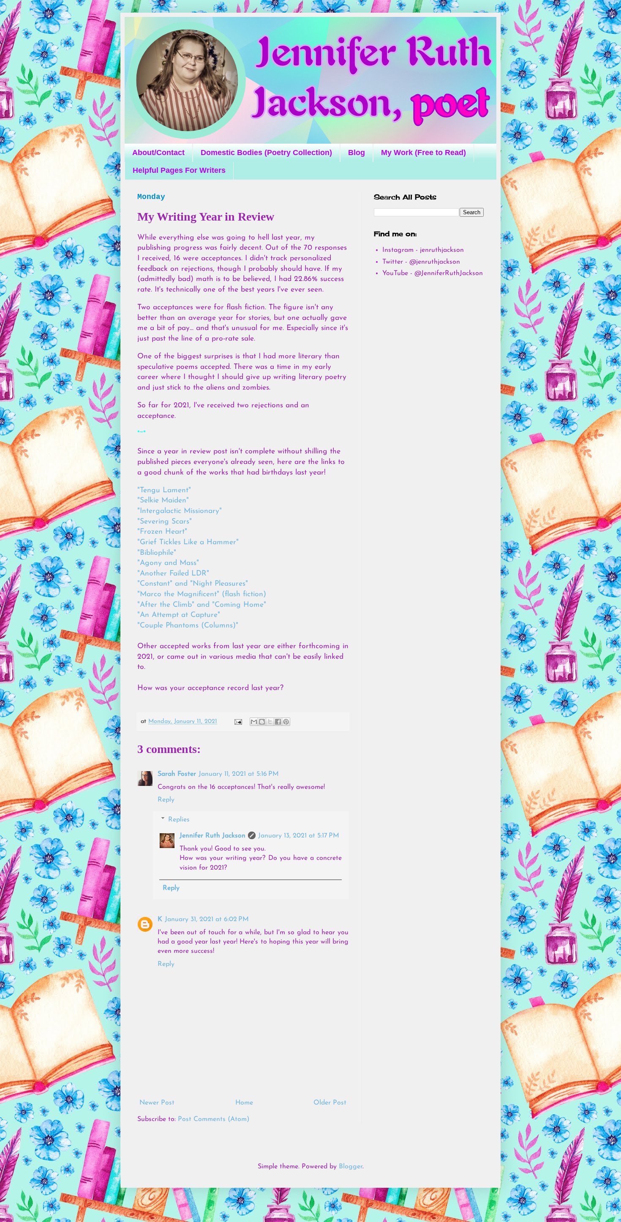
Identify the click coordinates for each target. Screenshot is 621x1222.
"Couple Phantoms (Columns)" (187, 625)
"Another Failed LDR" (173, 573)
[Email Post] (238, 721)
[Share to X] (270, 721)
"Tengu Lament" (164, 490)
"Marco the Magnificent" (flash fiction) (201, 594)
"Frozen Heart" (162, 531)
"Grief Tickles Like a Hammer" (189, 542)
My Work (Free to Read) (423, 152)
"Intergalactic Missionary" (179, 511)
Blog (356, 152)
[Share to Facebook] (278, 721)
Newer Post (156, 1102)
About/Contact (158, 152)
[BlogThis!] (262, 721)
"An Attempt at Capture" (178, 615)
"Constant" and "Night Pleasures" (192, 583)
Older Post (329, 1102)
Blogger (350, 1166)
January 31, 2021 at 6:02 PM (207, 919)
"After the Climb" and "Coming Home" (201, 604)
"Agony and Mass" (168, 563)
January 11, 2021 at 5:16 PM (239, 774)
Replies (179, 819)
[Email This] (254, 721)
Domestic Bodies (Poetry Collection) (266, 152)
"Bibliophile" (156, 552)
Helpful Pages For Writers (179, 170)
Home (244, 1102)
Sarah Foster (177, 774)
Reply (166, 799)
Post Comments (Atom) (213, 1119)
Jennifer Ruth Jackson (212, 835)
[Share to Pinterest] (286, 721)
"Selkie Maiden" (163, 500)
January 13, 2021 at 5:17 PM (298, 835)
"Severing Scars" (164, 521)
